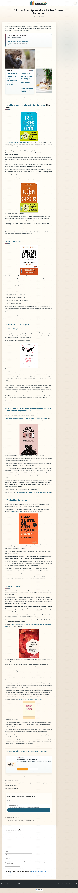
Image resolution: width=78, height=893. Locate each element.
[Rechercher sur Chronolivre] (75, 3)
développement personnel (30, 149)
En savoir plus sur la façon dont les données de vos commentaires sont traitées (27, 872)
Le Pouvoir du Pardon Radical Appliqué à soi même (31, 699)
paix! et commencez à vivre (30, 279)
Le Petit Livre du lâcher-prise (11, 83)
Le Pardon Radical (26, 86)
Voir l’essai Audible (33, 769)
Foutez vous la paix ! (12, 80)
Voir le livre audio (23, 769)
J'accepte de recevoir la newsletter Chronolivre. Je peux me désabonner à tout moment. (24, 807)
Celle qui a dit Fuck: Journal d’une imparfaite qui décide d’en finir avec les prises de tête (27, 77)
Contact (66, 884)
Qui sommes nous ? (73, 884)
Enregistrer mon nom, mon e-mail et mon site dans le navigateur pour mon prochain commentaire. (28, 863)
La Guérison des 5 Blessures (37, 178)
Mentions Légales (60, 884)
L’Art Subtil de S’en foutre (26, 83)
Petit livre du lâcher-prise (13, 329)
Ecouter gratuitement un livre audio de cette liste (27, 90)
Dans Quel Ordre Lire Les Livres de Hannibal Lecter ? (18, 819)
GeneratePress (18, 884)
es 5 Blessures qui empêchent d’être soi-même (18, 142)
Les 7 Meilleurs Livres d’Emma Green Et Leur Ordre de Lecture (20, 821)
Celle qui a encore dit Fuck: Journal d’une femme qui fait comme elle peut (33, 492)
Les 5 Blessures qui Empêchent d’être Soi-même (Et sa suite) (12, 76)
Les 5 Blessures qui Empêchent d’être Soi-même (25, 105)
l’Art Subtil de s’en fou (16, 511)
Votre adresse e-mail (11, 803)
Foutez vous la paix (13, 241)
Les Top (9, 816)
